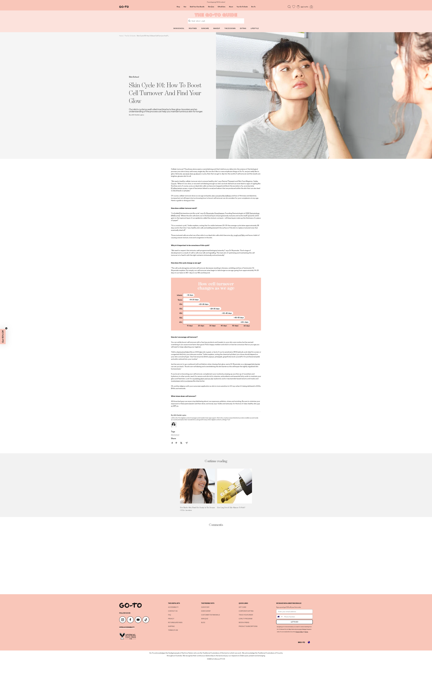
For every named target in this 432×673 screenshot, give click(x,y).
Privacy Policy (299, 631)
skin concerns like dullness (221, 196)
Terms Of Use (173, 630)
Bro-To (253, 6)
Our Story (205, 607)
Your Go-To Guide (242, 6)
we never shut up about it (192, 174)
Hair (185, 6)
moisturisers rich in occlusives (182, 381)
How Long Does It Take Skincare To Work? (231, 507)
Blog (203, 622)
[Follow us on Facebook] (130, 620)
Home (121, 36)
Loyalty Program (245, 618)
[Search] (289, 6)
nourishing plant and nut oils (202, 379)
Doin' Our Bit (206, 611)
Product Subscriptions (248, 626)
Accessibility (173, 607)
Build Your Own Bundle (197, 6)
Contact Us (172, 611)
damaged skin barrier (252, 364)
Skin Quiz (211, 6)
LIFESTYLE (255, 28)
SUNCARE (205, 28)
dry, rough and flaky (238, 235)
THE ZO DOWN (229, 28)
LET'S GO (294, 622)
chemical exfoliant (183, 352)
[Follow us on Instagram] (122, 620)
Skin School (134, 77)
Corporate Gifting (246, 611)
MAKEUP (216, 28)
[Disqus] (216, 560)
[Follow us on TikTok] (146, 620)
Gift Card (242, 607)
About (231, 6)
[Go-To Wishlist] (293, 6)
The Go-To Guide (130, 36)
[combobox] (279, 617)
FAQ (169, 615)
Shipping (171, 626)
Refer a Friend (244, 622)
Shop (178, 6)
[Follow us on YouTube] (138, 620)
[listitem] (172, 443)
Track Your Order (246, 615)
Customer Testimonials (210, 615)
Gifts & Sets (221, 6)
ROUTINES (193, 28)
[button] (3, 336)
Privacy (171, 618)
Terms (306, 631)
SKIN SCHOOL (178, 28)
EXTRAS (243, 28)
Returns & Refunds (175, 622)
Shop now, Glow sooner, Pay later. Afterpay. (216, 2)
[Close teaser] (6, 328)
